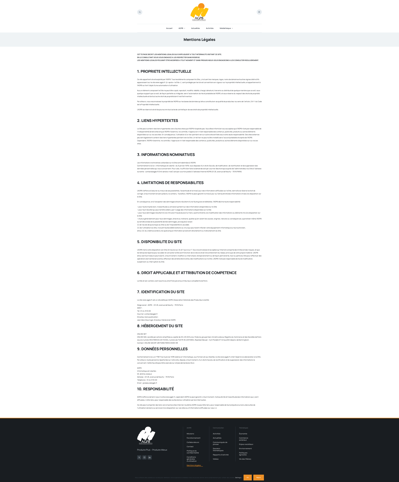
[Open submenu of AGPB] (184, 28)
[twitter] (139, 457)
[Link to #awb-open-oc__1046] (139, 12)
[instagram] (144, 457)
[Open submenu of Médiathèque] (232, 28)
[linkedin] (150, 457)
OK (248, 477)
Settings (238, 477)
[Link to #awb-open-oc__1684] (259, 12)
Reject (258, 477)
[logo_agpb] (199, 4)
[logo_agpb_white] (146, 427)
